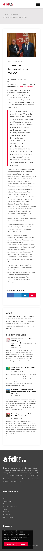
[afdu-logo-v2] (17, 4)
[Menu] (37, 4)
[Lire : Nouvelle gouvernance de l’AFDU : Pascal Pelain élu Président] (8, 415)
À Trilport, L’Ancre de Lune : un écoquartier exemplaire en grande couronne (23, 391)
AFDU (5, 498)
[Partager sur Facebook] (11, 295)
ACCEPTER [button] (10, 544)
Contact (6, 512)
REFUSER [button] (23, 544)
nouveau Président (27, 87)
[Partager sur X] (18, 295)
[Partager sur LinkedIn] (25, 295)
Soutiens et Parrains (10, 506)
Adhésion (6, 514)
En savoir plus (14, 539)
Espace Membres (9, 517)
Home (5, 496)
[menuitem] (37, 4)
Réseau (5, 504)
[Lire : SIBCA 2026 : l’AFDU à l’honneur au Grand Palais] (8, 368)
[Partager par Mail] (32, 295)
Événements (7, 501)
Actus (5, 509)
